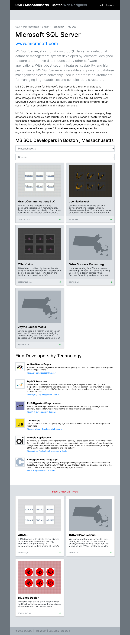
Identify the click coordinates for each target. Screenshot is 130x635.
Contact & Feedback (59, 630)
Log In (101, 5)
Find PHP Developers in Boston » (41, 412)
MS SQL (72, 26)
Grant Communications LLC (36, 201)
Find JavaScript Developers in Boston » (44, 429)
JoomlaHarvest (79, 201)
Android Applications (39, 437)
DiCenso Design (28, 597)
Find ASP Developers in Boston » (41, 373)
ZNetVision (25, 264)
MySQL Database (37, 381)
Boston (69, 5)
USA (19, 5)
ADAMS (23, 535)
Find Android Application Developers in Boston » (48, 451)
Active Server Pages (39, 364)
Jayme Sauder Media (32, 326)
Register (110, 5)
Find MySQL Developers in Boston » (43, 394)
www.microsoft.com (36, 43)
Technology (58, 26)
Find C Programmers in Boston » (41, 470)
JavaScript (33, 420)
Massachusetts (37, 5)
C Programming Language (42, 459)
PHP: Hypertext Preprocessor (44, 403)
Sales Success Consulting (86, 264)
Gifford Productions (82, 535)
